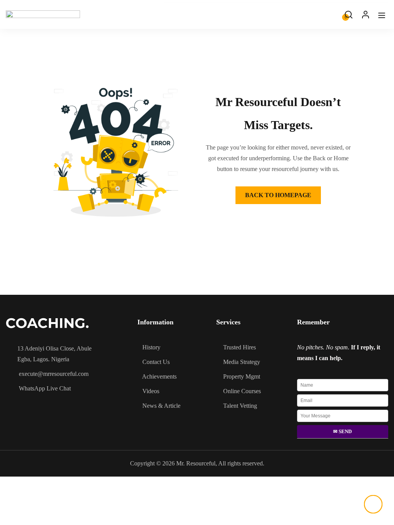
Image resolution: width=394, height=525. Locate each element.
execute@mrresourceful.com (53, 373)
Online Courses (242, 391)
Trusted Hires (239, 347)
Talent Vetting (240, 405)
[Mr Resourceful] (43, 14)
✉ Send (342, 431)
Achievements (159, 376)
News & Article (161, 405)
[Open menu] (382, 17)
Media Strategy (241, 362)
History (151, 347)
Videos (150, 391)
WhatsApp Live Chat (45, 388)
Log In (365, 16)
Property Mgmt (241, 376)
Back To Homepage (278, 195)
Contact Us (156, 362)
